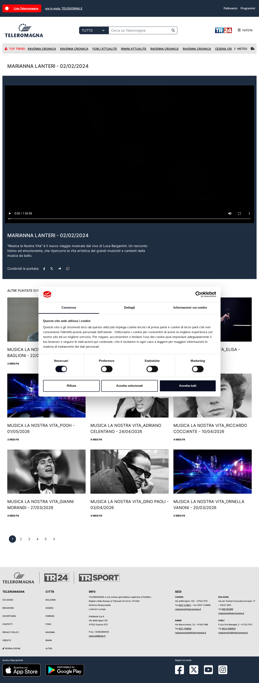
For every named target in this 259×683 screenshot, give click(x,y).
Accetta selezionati (129, 386)
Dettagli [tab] (129, 307)
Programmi (248, 8)
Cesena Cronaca (228, 48)
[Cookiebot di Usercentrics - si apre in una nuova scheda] (198, 294)
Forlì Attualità (104, 48)
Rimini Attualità (133, 48)
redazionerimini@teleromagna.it (190, 632)
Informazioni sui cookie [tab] (190, 307)
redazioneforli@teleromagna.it (233, 632)
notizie (247, 30)
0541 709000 (184, 628)
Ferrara (50, 616)
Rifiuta (71, 386)
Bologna (51, 600)
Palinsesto (230, 8)
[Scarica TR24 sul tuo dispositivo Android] (65, 670)
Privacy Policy (10, 632)
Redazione (8, 608)
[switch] (107, 369)
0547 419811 (184, 605)
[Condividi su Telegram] (60, 268)
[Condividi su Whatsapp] (68, 268)
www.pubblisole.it (97, 636)
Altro (49, 648)
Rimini (49, 640)
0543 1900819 (229, 628)
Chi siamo (7, 600)
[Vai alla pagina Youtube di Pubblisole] (208, 672)
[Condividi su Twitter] (52, 268)
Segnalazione (12, 648)
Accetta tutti (187, 386)
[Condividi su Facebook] (44, 268)
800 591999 (227, 609)
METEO (242, 48)
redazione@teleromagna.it (188, 609)
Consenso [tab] (69, 307)
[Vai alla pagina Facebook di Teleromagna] (182, 672)
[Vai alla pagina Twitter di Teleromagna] (193, 669)
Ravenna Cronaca (42, 48)
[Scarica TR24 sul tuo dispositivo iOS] (21, 670)
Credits (6, 640)
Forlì (48, 624)
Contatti (7, 624)
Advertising (9, 616)
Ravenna (50, 632)
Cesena (49, 608)
